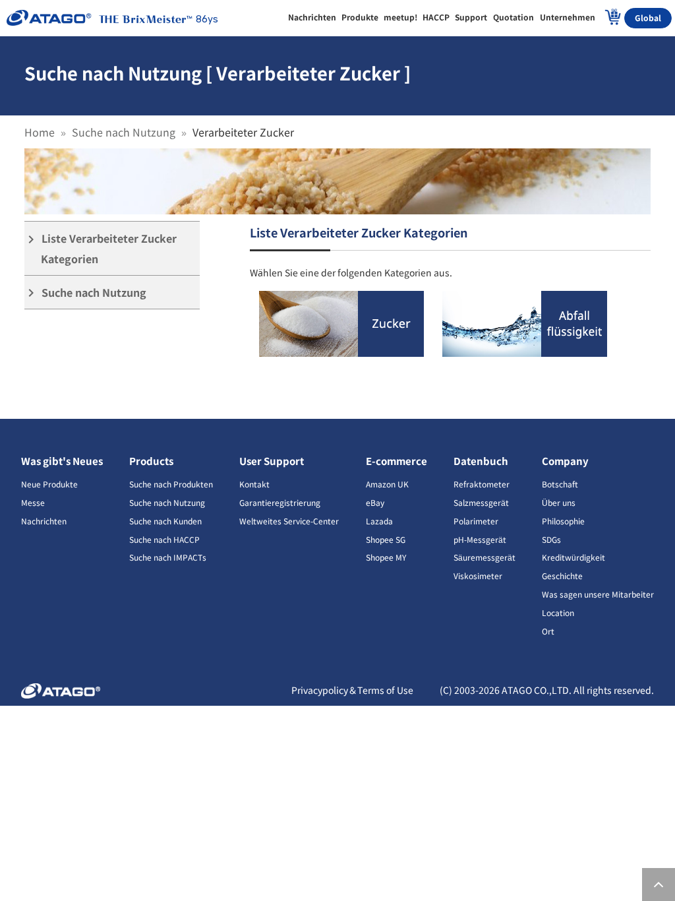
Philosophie (563, 520)
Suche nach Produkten (171, 483)
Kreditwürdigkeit (573, 557)
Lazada (379, 520)
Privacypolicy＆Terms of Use (352, 690)
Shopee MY (386, 557)
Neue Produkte (49, 483)
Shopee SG (385, 539)
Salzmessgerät (481, 502)
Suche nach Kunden (165, 520)
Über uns (558, 502)
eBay (375, 502)
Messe (33, 502)
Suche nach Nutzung (123, 132)
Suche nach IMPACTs (167, 557)
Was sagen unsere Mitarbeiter (598, 594)
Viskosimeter (478, 575)
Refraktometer (482, 483)
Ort (548, 631)
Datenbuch (481, 461)
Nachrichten (44, 520)
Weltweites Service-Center (289, 520)
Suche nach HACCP (164, 539)
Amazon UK (387, 483)
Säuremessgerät (484, 557)
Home (39, 132)
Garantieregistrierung (279, 502)
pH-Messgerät (480, 539)
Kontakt (254, 483)
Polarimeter (476, 520)
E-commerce (396, 461)
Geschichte (562, 575)
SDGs (551, 539)
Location (558, 612)
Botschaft (560, 483)
